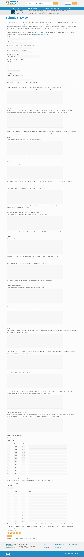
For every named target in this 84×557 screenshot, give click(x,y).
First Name (9, 37)
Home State (10, 73)
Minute (16, 444)
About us (46, 546)
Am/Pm (23, 444)
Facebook (9, 554)
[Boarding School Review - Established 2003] (12, 3)
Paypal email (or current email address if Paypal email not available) (22, 46)
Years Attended (10, 64)
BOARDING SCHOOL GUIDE (52, 8)
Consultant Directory (59, 549)
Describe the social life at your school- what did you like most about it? (23, 308)
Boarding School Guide (60, 546)
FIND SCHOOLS (16, 8)
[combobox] (38, 3)
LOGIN (68, 3)
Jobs (70, 547)
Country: (9, 69)
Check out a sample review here (40, 34)
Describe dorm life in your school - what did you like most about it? (22, 238)
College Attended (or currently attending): (17, 50)
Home (45, 544)
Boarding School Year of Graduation (15, 59)
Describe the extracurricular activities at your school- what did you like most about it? (27, 213)
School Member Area (73, 544)
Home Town (10, 78)
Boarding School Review (26, 24)
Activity (30, 444)
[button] (8, 533)
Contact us (71, 549)
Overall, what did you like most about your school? (19, 372)
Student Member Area (59, 544)
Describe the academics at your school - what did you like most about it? (24, 139)
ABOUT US (69, 8)
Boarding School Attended (13, 55)
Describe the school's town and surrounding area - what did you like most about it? (26, 287)
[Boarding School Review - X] (7, 554)
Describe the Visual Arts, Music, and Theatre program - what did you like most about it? (27, 187)
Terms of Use (68, 555)
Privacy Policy (26, 538)
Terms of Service (32, 538)
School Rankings (47, 549)
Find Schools (46, 547)
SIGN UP (74, 3)
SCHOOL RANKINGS (32, 8)
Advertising (71, 546)
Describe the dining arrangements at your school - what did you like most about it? (26, 262)
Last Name (9, 41)
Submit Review (58, 547)
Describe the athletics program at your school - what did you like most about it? (25, 163)
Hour (8, 444)
